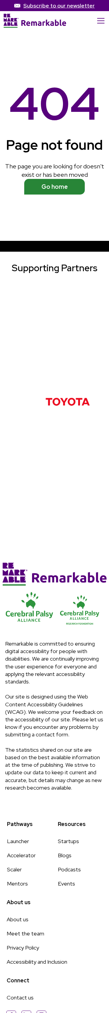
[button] (100, 21)
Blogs (64, 855)
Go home (54, 187)
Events (66, 883)
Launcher (18, 841)
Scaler (14, 869)
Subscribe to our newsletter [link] (59, 5)
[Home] (34, 21)
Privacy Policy (23, 947)
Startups (68, 841)
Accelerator (21, 855)
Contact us (20, 997)
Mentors (17, 883)
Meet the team (25, 933)
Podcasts (69, 869)
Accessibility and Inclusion (37, 961)
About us (17, 919)
